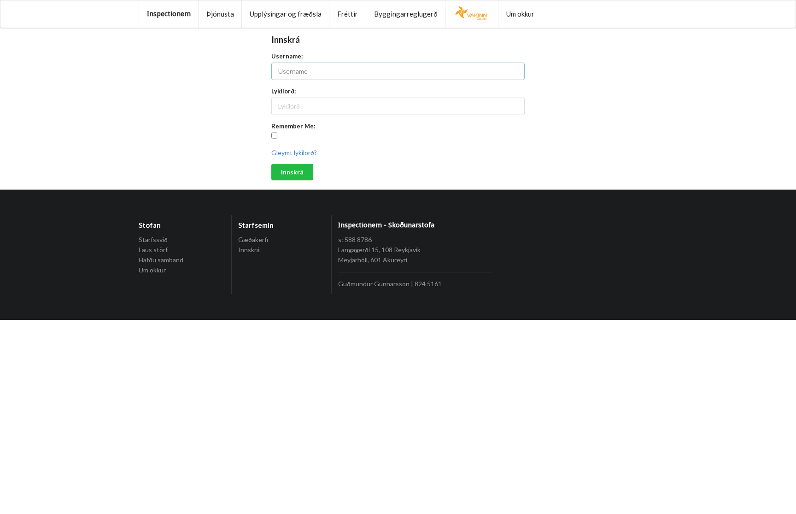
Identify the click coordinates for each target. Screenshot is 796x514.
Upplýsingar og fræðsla (286, 14)
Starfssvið (153, 239)
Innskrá (292, 172)
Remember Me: (293, 126)
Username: (287, 56)
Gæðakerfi (253, 239)
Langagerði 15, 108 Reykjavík (379, 250)
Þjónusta (220, 14)
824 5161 (428, 284)
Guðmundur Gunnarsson (374, 284)
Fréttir (347, 14)
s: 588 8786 (355, 239)
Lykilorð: (283, 91)
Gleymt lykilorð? (294, 152)
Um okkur (520, 14)
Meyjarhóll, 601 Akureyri (372, 260)
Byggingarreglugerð (406, 14)
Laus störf (153, 250)
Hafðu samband (161, 260)
